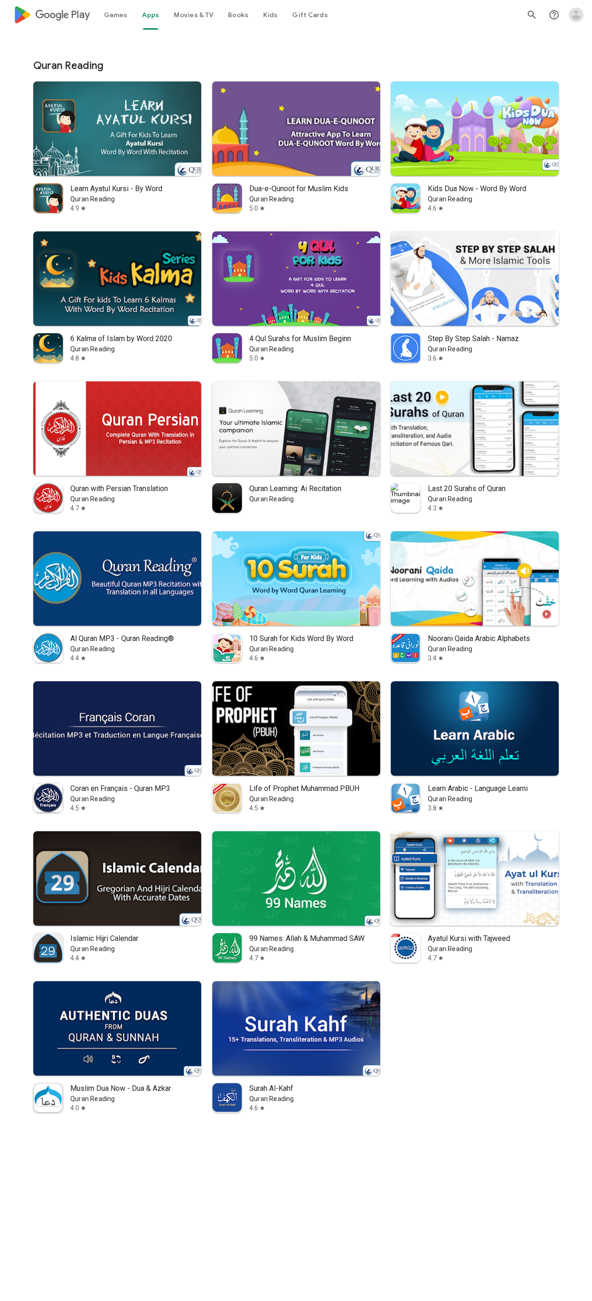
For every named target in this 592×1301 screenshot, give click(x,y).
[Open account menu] (576, 15)
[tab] (116, 15)
